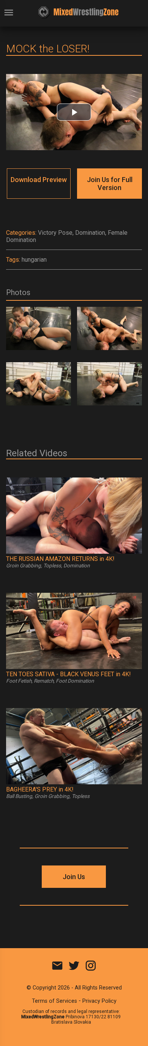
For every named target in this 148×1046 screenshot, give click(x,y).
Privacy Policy (99, 1001)
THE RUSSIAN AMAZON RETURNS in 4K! (60, 558)
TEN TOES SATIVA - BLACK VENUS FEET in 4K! (68, 674)
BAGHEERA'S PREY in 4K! (40, 789)
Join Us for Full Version (109, 184)
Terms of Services (54, 1001)
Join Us (74, 877)
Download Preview (39, 180)
